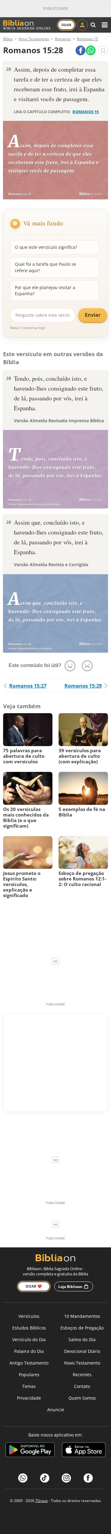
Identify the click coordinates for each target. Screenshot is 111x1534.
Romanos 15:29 (83, 685)
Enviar (93, 315)
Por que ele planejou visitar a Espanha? (45, 290)
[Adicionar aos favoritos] (103, 50)
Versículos (28, 1316)
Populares (29, 1374)
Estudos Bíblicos (29, 1328)
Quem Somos (82, 1398)
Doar (66, 24)
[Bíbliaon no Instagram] (66, 1478)
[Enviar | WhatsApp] (91, 50)
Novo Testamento (82, 1363)
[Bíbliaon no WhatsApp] (22, 1478)
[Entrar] (82, 24)
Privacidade (29, 1398)
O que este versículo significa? (46, 247)
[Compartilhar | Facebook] (80, 50)
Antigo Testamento (29, 1363)
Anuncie (55, 1410)
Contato (82, 1386)
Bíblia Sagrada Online (27, 28)
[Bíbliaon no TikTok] (44, 1478)
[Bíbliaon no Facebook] (88, 1478)
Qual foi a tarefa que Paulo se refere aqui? (45, 267)
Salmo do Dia (82, 1339)
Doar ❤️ (34, 1286)
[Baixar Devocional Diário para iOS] (83, 1450)
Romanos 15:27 (28, 685)
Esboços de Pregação (82, 1328)
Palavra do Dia (29, 1351)
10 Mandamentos (82, 1316)
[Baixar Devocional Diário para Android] (30, 1450)
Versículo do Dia (29, 1339)
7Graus (41, 1500)
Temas (29, 1386)
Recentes (82, 1374)
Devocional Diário (82, 1351)
